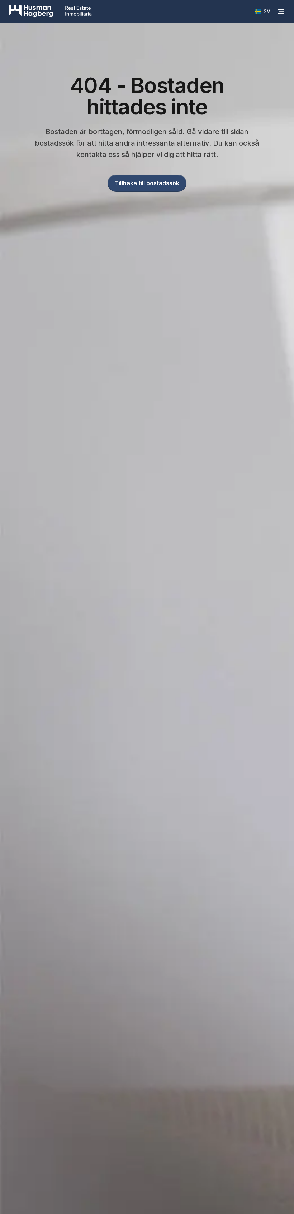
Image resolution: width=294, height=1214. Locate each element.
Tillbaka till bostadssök (147, 183)
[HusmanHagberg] (50, 11)
